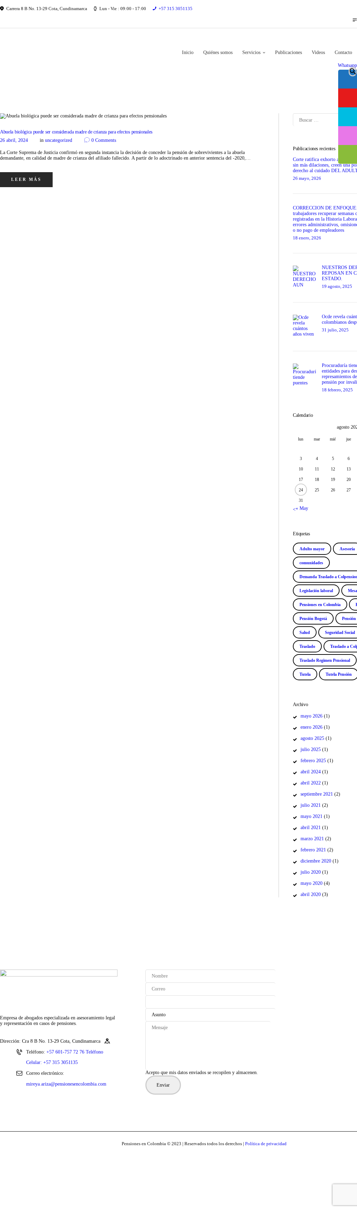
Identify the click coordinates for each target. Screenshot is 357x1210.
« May (302, 508)
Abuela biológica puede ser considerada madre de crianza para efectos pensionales (76, 132)
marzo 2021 (312, 838)
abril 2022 (311, 783)
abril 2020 (311, 894)
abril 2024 (311, 771)
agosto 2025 (312, 738)
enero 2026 (311, 727)
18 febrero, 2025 (337, 389)
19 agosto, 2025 (337, 286)
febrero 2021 (313, 849)
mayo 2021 (311, 816)
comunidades (311, 562)
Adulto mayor (312, 548)
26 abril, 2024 (14, 140)
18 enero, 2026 (307, 237)
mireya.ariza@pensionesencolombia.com (66, 1084)
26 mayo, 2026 (307, 178)
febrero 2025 (313, 760)
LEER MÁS (26, 179)
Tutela (305, 674)
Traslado (307, 646)
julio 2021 (311, 805)
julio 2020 (311, 872)
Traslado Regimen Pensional (324, 660)
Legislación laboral (316, 590)
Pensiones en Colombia (320, 604)
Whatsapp (347, 65)
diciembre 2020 (316, 861)
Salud (304, 632)
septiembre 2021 (317, 794)
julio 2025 (311, 749)
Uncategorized (58, 140)
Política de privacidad (266, 1143)
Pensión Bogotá (313, 618)
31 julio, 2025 (335, 329)
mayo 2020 (311, 883)
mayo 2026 (311, 716)
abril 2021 (311, 827)
